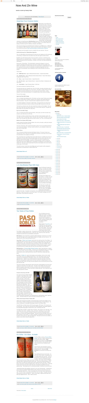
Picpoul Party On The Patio (61, 119)
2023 (57, 152)
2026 (57, 113)
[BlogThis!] (39, 156)
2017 (57, 161)
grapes (25, 384)
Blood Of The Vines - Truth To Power (63, 120)
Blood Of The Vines (59, 40)
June (58, 140)
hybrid (30, 384)
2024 (57, 151)
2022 (57, 154)
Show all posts (41, 16)
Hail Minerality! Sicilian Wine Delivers (63, 128)
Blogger (55, 399)
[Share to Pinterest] (43, 156)
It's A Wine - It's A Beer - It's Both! (27, 334)
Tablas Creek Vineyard (27, 240)
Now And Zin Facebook (60, 42)
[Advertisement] (61, 26)
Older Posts (50, 388)
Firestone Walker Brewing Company (31, 248)
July (58, 138)
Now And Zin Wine (26, 5)
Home (32, 388)
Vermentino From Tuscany (61, 136)
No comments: (31, 156)
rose (38, 384)
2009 (57, 174)
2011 (57, 171)
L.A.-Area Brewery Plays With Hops (28, 165)
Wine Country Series (59, 38)
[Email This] (38, 156)
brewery (22, 158)
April (58, 143)
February (58, 146)
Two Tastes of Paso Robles (25, 211)
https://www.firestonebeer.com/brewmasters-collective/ (37, 48)
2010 (57, 172)
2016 (57, 163)
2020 (57, 157)
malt (32, 384)
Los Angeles (28, 204)
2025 (57, 149)
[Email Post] (36, 156)
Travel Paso (47, 224)
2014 (57, 166)
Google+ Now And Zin (60, 41)
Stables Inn (24, 255)
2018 (57, 160)
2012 (57, 169)
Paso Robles (29, 158)
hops (27, 384)
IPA (24, 204)
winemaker (33, 158)
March (58, 144)
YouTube (57, 44)
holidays (25, 158)
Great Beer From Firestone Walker (27, 21)
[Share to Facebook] (41, 156)
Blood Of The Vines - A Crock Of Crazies (64, 132)
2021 (57, 155)
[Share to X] (40, 156)
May (58, 141)
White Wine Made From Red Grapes (63, 117)
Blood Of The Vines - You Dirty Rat (63, 127)
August (58, 114)
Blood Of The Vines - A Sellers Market (63, 116)
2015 (57, 164)
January (58, 147)
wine (40, 384)
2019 (57, 158)
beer (20, 158)
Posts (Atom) (23, 390)
